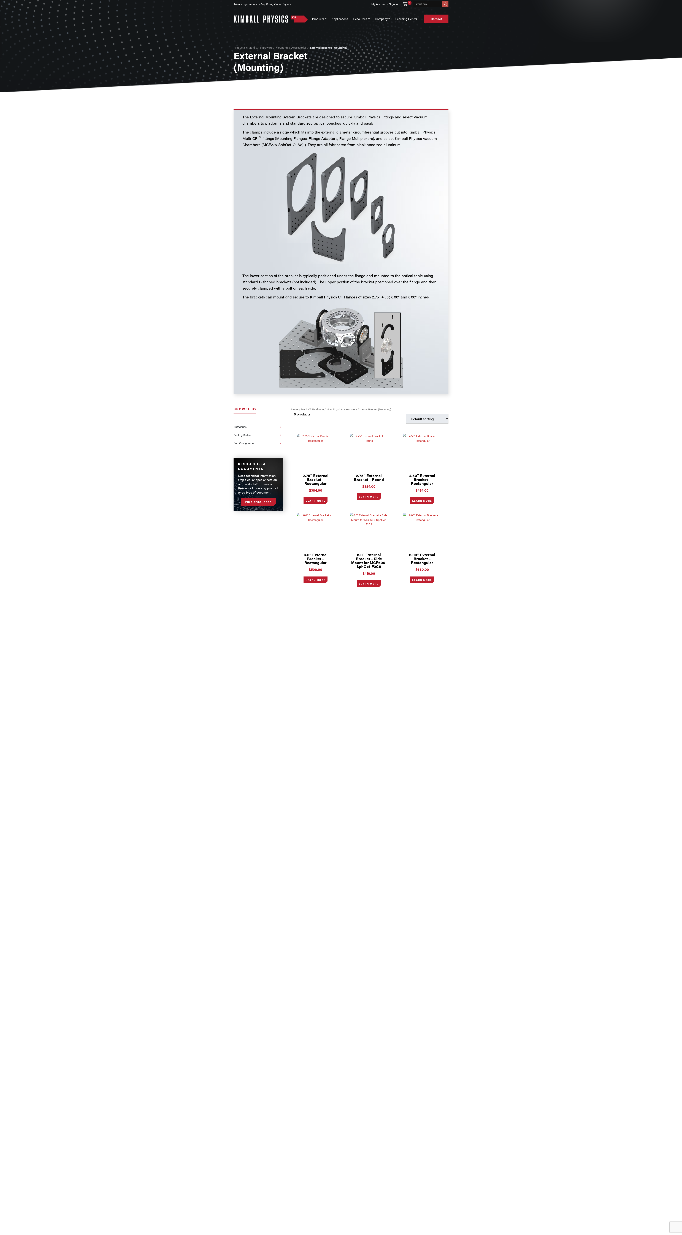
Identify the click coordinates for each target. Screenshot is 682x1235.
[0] (405, 4)
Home (294, 409)
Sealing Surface (243, 435)
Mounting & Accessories (291, 47)
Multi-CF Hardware (260, 47)
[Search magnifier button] (445, 4)
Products (239, 47)
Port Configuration (244, 443)
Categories (240, 427)
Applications (340, 19)
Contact (436, 19)
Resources (360, 19)
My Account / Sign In (384, 4)
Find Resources (258, 502)
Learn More (315, 500)
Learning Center (406, 19)
